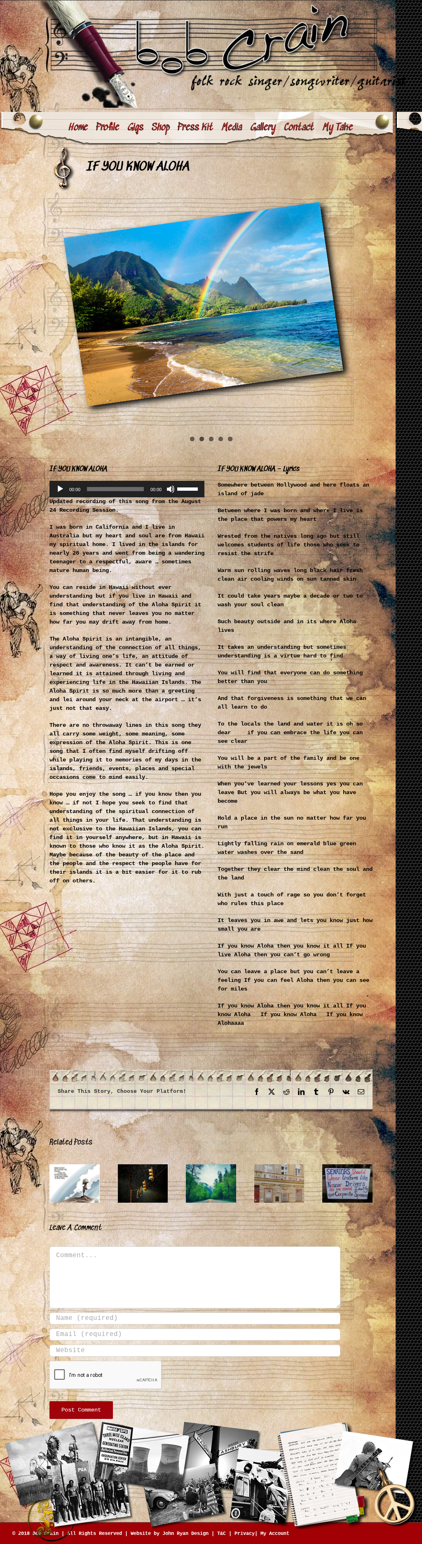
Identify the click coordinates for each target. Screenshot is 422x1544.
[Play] (60, 489)
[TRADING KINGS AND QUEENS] (347, 1167)
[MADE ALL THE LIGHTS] (143, 1167)
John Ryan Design (185, 1534)
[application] (126, 489)
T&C (221, 1534)
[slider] (188, 488)
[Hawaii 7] (211, 304)
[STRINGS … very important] (279, 1167)
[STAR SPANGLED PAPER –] (74, 1167)
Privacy (244, 1534)
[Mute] (170, 489)
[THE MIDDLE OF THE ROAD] (211, 1167)
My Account (274, 1534)
